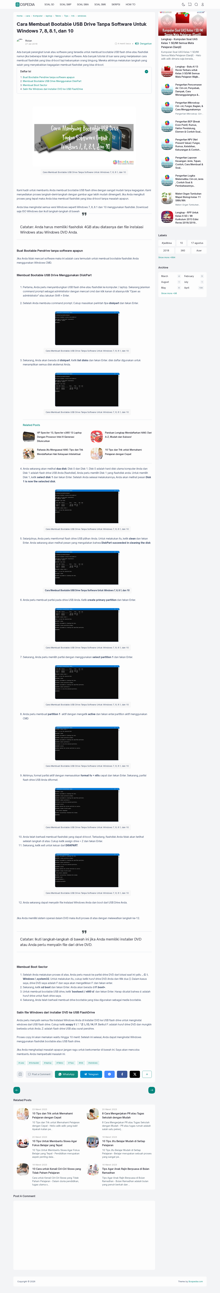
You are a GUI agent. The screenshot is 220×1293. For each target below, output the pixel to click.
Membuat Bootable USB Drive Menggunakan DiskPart (52, 81)
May (163, 287)
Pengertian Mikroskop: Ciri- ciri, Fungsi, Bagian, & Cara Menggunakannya (189, 106)
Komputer (35, 1063)
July (186, 282)
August (165, 282)
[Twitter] (135, 1074)
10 (181, 243)
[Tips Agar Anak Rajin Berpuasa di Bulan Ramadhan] (93, 1174)
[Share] (147, 1074)
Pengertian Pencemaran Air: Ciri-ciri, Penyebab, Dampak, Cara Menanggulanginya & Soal (188, 91)
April (186, 287)
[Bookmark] (20, 1075)
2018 (166, 250)
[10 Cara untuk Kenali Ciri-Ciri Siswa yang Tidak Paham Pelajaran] (23, 1174)
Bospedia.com (196, 1281)
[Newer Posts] (151, 1090)
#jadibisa (167, 243)
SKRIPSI (116, 4)
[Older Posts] (16, 1090)
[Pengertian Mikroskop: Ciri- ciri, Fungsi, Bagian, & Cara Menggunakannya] (167, 112)
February (189, 276)
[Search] (196, 4)
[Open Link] (202, 4)
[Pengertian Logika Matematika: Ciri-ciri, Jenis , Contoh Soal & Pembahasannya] (167, 185)
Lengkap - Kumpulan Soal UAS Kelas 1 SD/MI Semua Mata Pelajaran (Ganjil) (179, 43)
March (164, 276)
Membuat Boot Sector (35, 85)
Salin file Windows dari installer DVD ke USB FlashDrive (53, 89)
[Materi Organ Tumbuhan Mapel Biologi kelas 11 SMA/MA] (167, 203)
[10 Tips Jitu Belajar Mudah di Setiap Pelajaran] (93, 1146)
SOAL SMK (100, 4)
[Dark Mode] (183, 4)
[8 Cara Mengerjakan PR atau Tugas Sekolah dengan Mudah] (93, 1119)
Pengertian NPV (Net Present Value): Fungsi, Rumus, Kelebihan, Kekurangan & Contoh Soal (187, 146)
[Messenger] (109, 1074)
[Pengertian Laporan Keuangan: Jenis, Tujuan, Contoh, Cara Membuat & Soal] (167, 167)
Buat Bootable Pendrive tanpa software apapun (49, 77)
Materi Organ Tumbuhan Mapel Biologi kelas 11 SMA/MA (188, 197)
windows (93, 1063)
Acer (199, 250)
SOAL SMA (83, 4)
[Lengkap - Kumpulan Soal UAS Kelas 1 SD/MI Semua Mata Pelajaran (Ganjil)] (182, 34)
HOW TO (130, 4)
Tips (72, 1063)
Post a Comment (41, 1074)
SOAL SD (49, 4)
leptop (48, 1063)
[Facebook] (122, 1074)
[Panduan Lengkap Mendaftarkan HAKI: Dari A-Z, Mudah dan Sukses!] (97, 441)
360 (183, 250)
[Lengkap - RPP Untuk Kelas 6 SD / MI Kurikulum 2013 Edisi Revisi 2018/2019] (167, 222)
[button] (142, 44)
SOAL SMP (65, 4)
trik (81, 1063)
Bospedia (25, 4)
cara (22, 1063)
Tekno (60, 1063)
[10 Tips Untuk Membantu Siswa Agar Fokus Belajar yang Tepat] (23, 1146)
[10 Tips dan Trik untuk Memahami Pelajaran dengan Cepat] (97, 459)
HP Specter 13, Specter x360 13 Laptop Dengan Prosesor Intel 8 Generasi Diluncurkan (59, 437)
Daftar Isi (25, 71)
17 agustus (197, 243)
